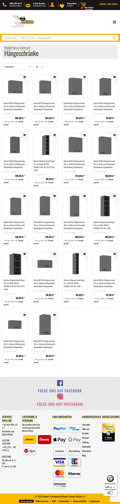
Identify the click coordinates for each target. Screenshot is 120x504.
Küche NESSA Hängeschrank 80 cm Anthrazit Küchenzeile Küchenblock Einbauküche (14, 106)
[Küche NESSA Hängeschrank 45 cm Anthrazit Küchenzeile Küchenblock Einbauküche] (15, 145)
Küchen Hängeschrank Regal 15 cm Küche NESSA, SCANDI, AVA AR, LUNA (74, 283)
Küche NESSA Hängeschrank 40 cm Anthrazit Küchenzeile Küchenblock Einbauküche (104, 106)
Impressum (95, 501)
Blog (84, 455)
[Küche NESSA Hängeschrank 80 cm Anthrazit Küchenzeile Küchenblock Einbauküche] (15, 87)
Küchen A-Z (80, 496)
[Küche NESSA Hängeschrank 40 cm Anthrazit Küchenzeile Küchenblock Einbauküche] (105, 87)
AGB (54, 501)
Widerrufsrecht (41, 501)
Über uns (85, 429)
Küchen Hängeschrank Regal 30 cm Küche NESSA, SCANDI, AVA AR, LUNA (104, 225)
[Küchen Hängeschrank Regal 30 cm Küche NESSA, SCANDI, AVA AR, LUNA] (105, 206)
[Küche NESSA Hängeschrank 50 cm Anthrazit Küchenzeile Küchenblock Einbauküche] (75, 87)
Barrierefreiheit (80, 501)
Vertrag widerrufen (26, 501)
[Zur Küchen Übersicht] (23, 21)
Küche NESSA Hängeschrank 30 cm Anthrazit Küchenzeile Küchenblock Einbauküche (74, 225)
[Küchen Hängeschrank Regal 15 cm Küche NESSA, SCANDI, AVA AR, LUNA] (75, 264)
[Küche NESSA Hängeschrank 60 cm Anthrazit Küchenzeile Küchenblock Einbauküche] (45, 87)
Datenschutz (64, 501)
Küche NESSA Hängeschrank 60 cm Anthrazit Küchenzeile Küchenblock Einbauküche (44, 106)
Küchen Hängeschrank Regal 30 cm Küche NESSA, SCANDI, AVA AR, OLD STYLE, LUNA (14, 285)
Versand (85, 438)
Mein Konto (86, 451)
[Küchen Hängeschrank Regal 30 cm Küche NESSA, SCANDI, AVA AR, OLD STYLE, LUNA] (15, 264)
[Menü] (115, 475)
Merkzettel (86, 447)
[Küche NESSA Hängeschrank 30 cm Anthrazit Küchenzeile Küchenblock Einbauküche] (75, 206)
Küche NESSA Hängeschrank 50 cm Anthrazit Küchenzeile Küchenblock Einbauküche (74, 106)
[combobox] (60, 38)
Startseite (86, 425)
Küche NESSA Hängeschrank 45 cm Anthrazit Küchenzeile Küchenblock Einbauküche (14, 164)
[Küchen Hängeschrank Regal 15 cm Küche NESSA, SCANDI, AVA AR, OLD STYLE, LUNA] (45, 145)
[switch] (110, 493)
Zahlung (85, 442)
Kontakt (85, 433)
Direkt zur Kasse (109, 4)
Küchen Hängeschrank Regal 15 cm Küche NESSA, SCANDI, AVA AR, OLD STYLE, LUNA (44, 165)
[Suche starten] (115, 38)
